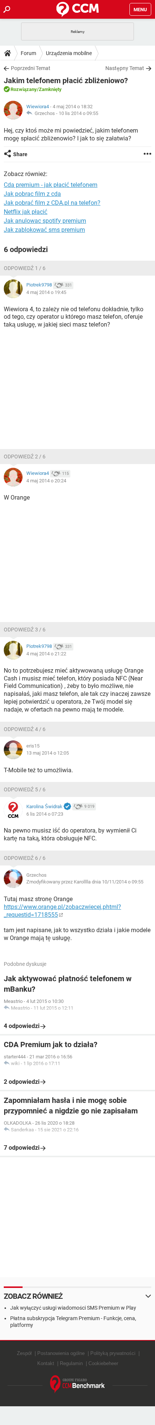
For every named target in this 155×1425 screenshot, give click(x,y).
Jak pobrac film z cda (32, 193)
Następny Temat (124, 68)
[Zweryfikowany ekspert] (67, 807)
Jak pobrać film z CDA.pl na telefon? (52, 202)
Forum (28, 53)
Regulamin (71, 1363)
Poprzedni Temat (30, 68)
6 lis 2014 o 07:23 (44, 814)
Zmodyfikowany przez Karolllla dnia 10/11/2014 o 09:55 (84, 882)
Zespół (24, 1353)
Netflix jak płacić (25, 211)
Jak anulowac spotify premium (45, 220)
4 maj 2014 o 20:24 (46, 480)
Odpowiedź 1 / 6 (25, 268)
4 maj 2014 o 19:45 (46, 292)
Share (20, 154)
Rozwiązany (24, 89)
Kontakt (45, 1363)
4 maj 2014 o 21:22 (46, 654)
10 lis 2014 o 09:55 (78, 113)
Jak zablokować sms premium (44, 229)
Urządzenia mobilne (69, 53)
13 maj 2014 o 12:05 (47, 753)
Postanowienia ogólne (61, 1353)
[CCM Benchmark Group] (77, 1384)
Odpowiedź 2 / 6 (25, 457)
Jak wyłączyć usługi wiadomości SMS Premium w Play (73, 1308)
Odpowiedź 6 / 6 (25, 858)
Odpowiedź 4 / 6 (25, 729)
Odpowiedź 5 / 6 (25, 789)
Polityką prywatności (112, 1353)
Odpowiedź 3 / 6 (25, 630)
